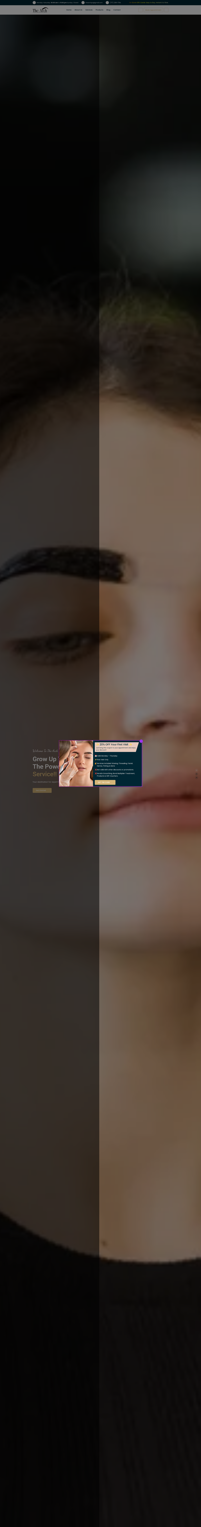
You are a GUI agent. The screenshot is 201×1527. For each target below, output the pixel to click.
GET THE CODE (104, 782)
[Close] (141, 741)
